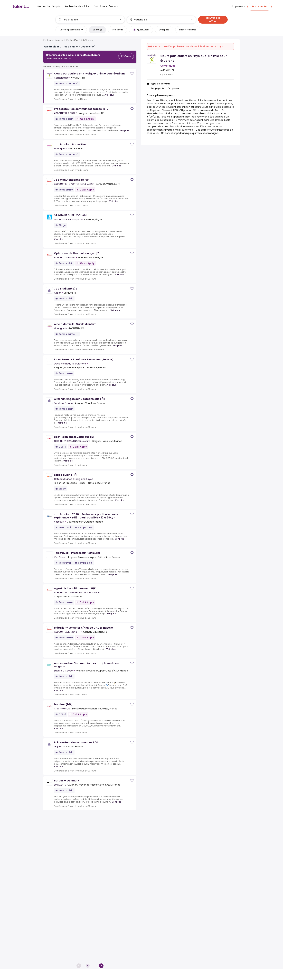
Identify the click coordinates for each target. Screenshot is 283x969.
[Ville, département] (159, 19)
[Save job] (132, 73)
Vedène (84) (72, 40)
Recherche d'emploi (53, 40)
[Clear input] (120, 19)
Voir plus (109, 94)
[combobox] (90, 19)
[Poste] (87, 19)
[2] (101, 965)
